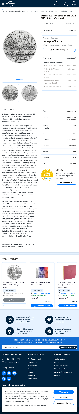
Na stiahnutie (32, 375)
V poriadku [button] (63, 392)
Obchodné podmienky (62, 369)
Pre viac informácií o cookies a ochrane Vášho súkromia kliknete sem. (25, 405)
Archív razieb (32, 379)
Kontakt (57, 362)
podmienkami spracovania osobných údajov (48, 342)
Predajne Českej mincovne (63, 372)
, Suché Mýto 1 (53, 86)
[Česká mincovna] (10, 3)
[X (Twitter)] (9, 379)
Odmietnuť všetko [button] (63, 403)
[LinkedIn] (14, 373)
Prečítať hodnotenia (66, 182)
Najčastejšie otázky (61, 365)
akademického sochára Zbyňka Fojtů (16, 236)
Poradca (57, 375)
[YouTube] (9, 373)
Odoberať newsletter (68, 347)
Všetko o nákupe (60, 359)
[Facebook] (4, 379)
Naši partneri (32, 365)
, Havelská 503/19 (53, 66)
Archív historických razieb (17, 11)
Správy (30, 372)
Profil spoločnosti (34, 359)
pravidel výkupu (66, 45)
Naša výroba (32, 362)
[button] (4, 49)
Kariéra (30, 369)
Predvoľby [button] (64, 398)
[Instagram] (4, 373)
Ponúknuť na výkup (60, 50)
